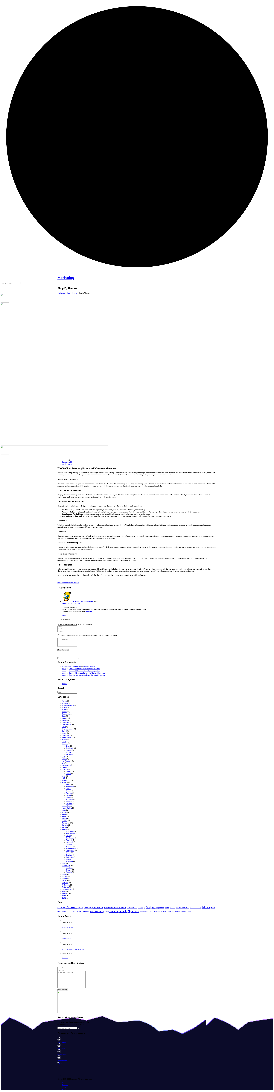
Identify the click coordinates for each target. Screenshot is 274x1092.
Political (75, 911)
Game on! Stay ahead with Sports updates (84, 669)
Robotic (69, 872)
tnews (64, 669)
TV (159, 912)
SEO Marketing (97, 911)
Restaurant (66, 823)
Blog (63, 716)
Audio (64, 710)
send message (62, 989)
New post (65, 958)
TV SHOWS (170, 912)
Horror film (172, 908)
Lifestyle (65, 769)
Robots (86, 912)
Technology (66, 866)
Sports (64, 829)
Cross (64, 727)
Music (64, 810)
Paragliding (70, 851)
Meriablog (65, 277)
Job (181, 908)
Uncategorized (67, 889)
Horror (68, 795)
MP (212, 908)
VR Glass (69, 754)
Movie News (66, 806)
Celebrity (65, 722)
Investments (66, 765)
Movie (64, 782)
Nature (64, 812)
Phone (68, 752)
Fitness (68, 772)
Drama (68, 791)
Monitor (69, 750)
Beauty (64, 712)
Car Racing (70, 838)
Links (64, 776)
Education (65, 735)
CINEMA (80, 908)
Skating (69, 855)
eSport (64, 739)
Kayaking (69, 846)
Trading (64, 876)
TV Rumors (66, 885)
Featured (130, 908)
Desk (68, 746)
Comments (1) (67, 462)
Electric (69, 868)
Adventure (70, 786)
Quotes (64, 821)
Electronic (69, 748)
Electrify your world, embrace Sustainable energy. (87, 675)
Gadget (65, 744)
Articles (65, 707)
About (64, 1089)
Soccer (64, 827)
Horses (64, 759)
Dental (64, 731)
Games (68, 870)
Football (69, 840)
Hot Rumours (66, 761)
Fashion (122, 907)
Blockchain (66, 714)
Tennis (68, 859)
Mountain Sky (71, 848)
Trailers (64, 878)
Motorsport (66, 780)
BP (65, 908)
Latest (64, 767)
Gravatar (89, 611)
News (64, 814)
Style (130, 911)
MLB (63, 778)
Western (69, 804)
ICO (63, 763)
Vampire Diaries (180, 912)
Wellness (65, 893)
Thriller (68, 801)
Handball (69, 842)
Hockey (69, 844)
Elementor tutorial (67, 927)
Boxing (68, 836)
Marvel (68, 797)
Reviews (65, 825)
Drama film (88, 907)
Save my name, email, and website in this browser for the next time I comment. (88, 635)
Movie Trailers (67, 808)
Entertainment (67, 737)
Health (68, 774)
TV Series (65, 887)
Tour (150, 911)
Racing (68, 853)
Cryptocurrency (67, 729)
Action (64, 684)
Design (64, 733)
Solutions (113, 911)
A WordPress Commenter (83, 601)
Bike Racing (70, 833)
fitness (135, 908)
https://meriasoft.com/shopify (68, 583)
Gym (63, 757)
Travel (64, 881)
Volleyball (69, 861)
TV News (65, 883)
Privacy (64, 1083)
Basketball (70, 831)
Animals (65, 703)
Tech (63, 863)
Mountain (192, 908)
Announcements (68, 705)
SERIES (107, 911)
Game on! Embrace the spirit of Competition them (87, 673)
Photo (64, 816)
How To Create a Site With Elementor (73, 949)
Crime (68, 789)
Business (65, 720)
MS (214, 908)
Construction (66, 724)
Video (64, 891)
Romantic (69, 799)
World (64, 895)
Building (64, 718)
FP (144, 908)
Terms (64, 1087)
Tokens (64, 874)
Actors (64, 701)
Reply (64, 615)
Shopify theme (66, 938)
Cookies (65, 1085)
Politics (64, 819)
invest (178, 908)
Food (64, 742)
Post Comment (63, 650)
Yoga (64, 898)
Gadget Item (159, 908)
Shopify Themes (89, 666)
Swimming (70, 857)
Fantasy (69, 793)
